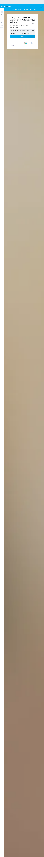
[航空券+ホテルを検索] (1, 17)
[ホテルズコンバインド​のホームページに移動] (7, 6)
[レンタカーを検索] (1, 14)
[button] (2, 6)
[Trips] (1, 22)
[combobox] (14, 27)
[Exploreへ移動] (1, 19)
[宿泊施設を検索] (1, 12)
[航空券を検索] (1, 9)
